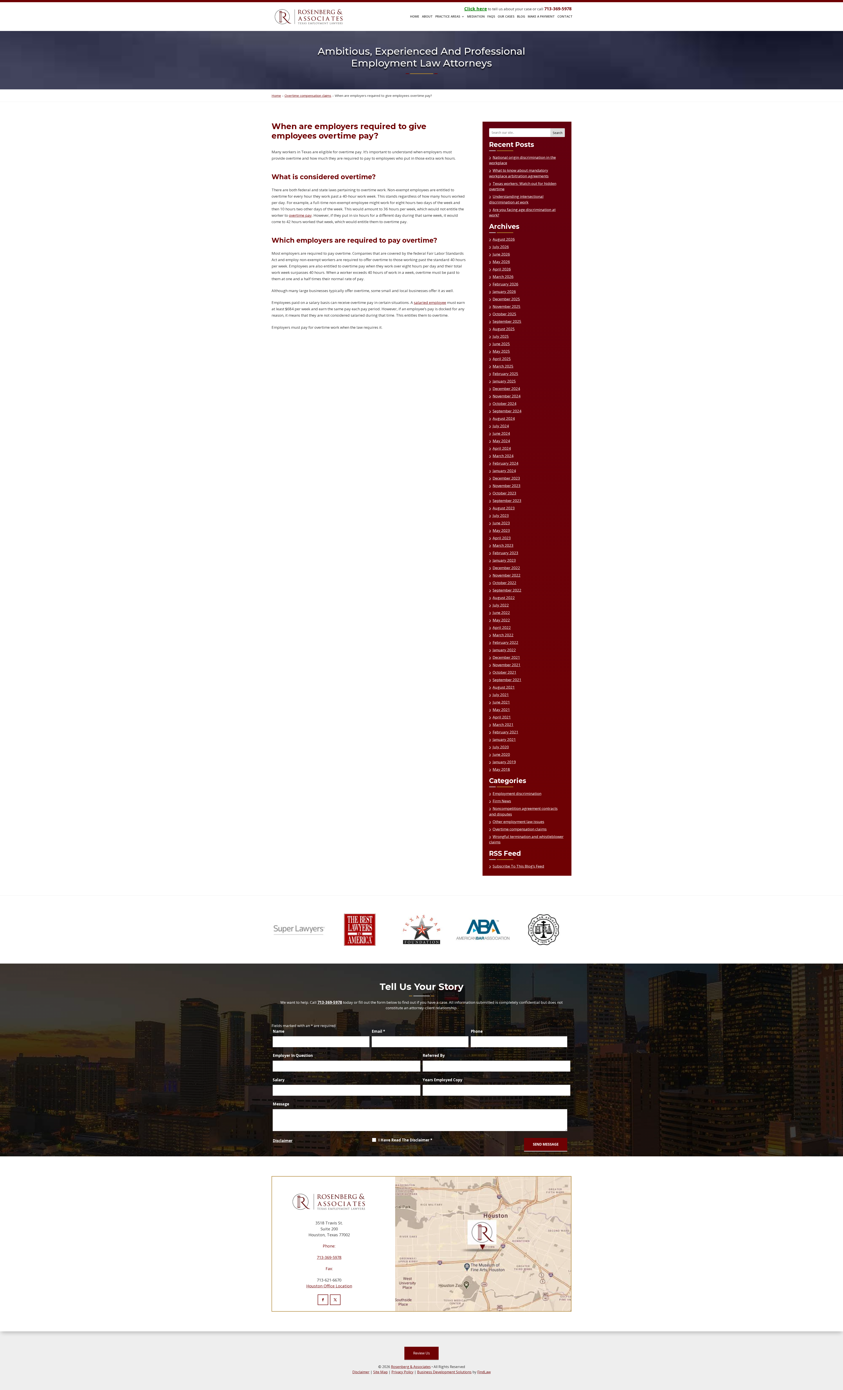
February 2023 (505, 552)
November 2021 (507, 664)
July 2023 (501, 515)
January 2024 (504, 470)
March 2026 (503, 276)
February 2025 (505, 373)
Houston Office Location (329, 1286)
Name (278, 1031)
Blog (521, 16)
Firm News (502, 800)
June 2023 (501, 522)
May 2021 (501, 709)
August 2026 (504, 239)
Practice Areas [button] (447, 16)
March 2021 (503, 724)
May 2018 (501, 769)
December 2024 (506, 388)
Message (281, 1104)
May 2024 (501, 440)
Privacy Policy (402, 1372)
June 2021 (501, 702)
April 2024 (502, 448)
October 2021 (504, 672)
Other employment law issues (518, 821)
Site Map (380, 1372)
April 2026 (502, 269)
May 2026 (501, 261)
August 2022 (504, 597)
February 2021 (505, 732)
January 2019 (504, 761)
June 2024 (501, 433)
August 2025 (504, 328)
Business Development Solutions (444, 1372)
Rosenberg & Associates (411, 1366)
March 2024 (503, 455)
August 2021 (504, 687)
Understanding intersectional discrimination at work (516, 199)
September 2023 (507, 500)
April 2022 (502, 627)
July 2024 (501, 425)
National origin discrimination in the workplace (522, 160)
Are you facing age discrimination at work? (522, 212)
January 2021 (504, 739)
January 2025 (504, 381)
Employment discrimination (517, 793)
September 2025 (507, 321)
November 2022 (507, 575)
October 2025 (504, 313)
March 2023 (503, 545)
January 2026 (504, 291)
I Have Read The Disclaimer (405, 1140)
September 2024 (507, 410)
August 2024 (504, 418)
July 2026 (501, 246)
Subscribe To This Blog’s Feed (518, 866)
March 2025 (503, 366)
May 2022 (501, 620)
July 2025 (501, 336)
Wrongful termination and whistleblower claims (526, 839)
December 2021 (506, 657)
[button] (838, 1385)
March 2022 (503, 634)
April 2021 (502, 717)
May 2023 (501, 530)
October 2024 (504, 403)
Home (414, 16)
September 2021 (507, 679)
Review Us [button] (421, 1353)
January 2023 (504, 560)
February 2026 (505, 284)
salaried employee (430, 302)
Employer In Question (293, 1055)
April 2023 (502, 537)
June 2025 (501, 343)
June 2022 (501, 612)
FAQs (491, 16)
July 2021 (501, 694)
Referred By (434, 1055)
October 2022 (504, 582)
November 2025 (507, 306)
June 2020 (501, 754)
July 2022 (501, 605)
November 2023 (507, 485)
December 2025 (506, 298)
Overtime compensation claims (520, 829)
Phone (477, 1031)
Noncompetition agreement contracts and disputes (523, 811)
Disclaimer (282, 1140)
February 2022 (505, 642)
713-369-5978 (557, 9)
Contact (565, 16)
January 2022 (504, 649)
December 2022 (506, 567)
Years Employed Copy (442, 1079)
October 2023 (504, 493)
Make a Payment (541, 16)
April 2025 (502, 358)
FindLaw (484, 1372)
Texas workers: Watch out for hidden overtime (522, 186)
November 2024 (507, 396)
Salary (279, 1079)
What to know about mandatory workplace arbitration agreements (519, 173)
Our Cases (506, 16)
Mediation (476, 16)
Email (378, 1031)
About (427, 16)
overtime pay (300, 215)
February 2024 (505, 463)
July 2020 (501, 746)
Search (557, 133)
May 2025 (501, 351)
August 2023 (504, 508)
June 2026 (501, 254)
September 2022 (507, 590)
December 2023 (506, 478)
